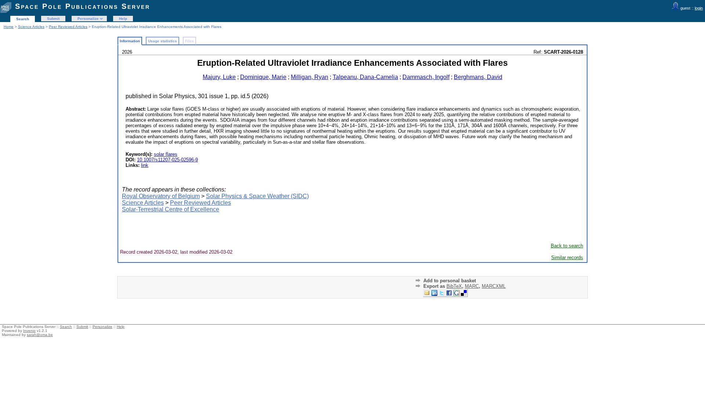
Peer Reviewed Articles (68, 27)
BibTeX (454, 286)
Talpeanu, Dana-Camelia (365, 77)
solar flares (165, 154)
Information (130, 41)
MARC (472, 286)
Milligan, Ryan (309, 77)
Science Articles (31, 27)
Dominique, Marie (263, 77)
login (699, 8)
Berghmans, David (478, 77)
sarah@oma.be (40, 335)
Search (22, 19)
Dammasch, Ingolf (425, 77)
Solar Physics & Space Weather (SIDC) (257, 196)
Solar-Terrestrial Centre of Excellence (170, 209)
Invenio (29, 331)
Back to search (567, 245)
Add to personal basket (449, 280)
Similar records (567, 257)
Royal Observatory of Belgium (161, 196)
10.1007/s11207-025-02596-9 (167, 159)
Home (9, 27)
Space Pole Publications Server (82, 6)
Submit (53, 19)
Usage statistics (162, 41)
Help (123, 19)
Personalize (88, 19)
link (144, 165)
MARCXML (494, 286)
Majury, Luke (219, 77)
